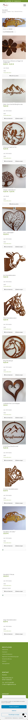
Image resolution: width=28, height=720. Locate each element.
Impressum (21, 717)
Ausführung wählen (14, 75)
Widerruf (4, 661)
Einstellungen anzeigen (14, 714)
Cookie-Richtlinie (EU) (7, 654)
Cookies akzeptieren (14, 706)
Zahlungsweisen (6, 663)
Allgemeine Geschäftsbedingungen (10, 656)
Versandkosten (7, 72)
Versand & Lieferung (6, 658)
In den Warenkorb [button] (8, 118)
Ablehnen (14, 710)
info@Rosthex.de (11, 684)
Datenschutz (15, 717)
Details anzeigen (19, 118)
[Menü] (24, 5)
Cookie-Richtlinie (8, 717)
